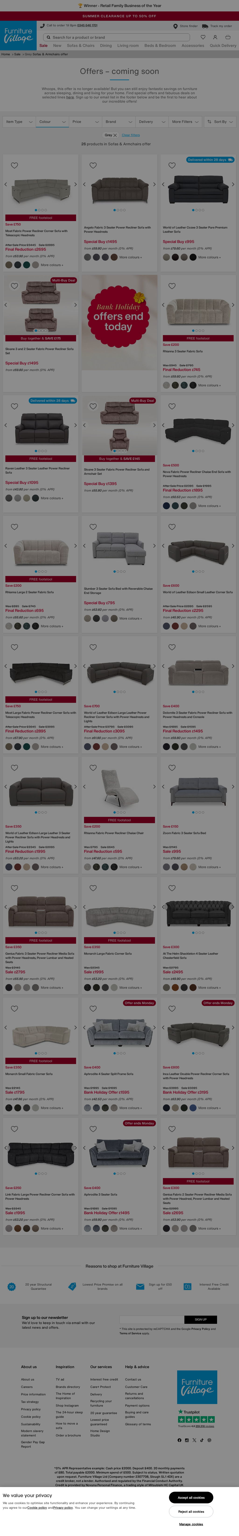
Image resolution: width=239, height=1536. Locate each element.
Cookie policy (37, 1507)
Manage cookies (191, 1524)
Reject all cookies (191, 1511)
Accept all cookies (191, 1497)
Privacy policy (63, 1507)
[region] (119, 1511)
